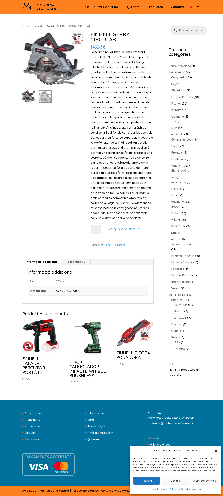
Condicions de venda (116, 490)
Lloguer (30, 432)
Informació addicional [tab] (41, 261)
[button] (216, 451)
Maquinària (36, 26)
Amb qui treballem (100, 432)
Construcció (33, 413)
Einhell (50, 26)
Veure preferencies (204, 480)
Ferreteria (32, 439)
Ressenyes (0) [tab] (76, 261)
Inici (87, 7)
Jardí (90, 419)
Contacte (178, 7)
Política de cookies (158, 489)
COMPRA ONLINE (106, 7)
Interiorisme (95, 413)
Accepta (147, 480)
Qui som (133, 7)
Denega (175, 480)
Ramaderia (32, 426)
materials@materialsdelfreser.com (171, 423)
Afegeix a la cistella (124, 229)
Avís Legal (197, 489)
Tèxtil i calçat (96, 426)
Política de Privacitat (180, 489)
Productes (155, 7)
